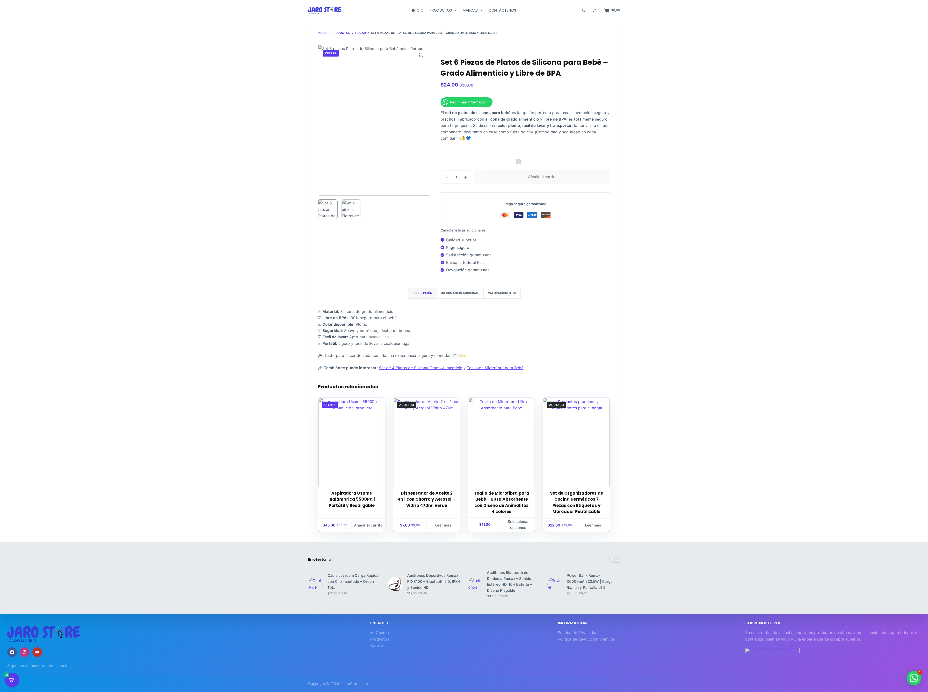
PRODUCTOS (440, 10)
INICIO (417, 10)
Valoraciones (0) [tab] (502, 293)
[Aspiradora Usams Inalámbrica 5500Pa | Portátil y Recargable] (351, 442)
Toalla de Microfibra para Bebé (495, 367)
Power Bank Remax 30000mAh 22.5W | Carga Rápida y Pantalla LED (590, 581)
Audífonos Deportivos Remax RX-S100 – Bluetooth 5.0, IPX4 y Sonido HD (433, 581)
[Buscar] (584, 10)
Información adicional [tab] (460, 293)
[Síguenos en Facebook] (12, 652)
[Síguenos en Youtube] (37, 652)
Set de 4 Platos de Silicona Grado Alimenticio (420, 367)
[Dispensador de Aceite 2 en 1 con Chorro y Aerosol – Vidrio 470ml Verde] (426, 442)
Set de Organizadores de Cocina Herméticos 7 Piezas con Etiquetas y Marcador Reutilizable (576, 502)
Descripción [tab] (422, 293)
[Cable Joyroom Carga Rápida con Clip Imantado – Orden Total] (315, 584)
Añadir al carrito (542, 176)
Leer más (443, 525)
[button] (914, 678)
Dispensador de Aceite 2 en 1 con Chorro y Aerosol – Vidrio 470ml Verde (426, 499)
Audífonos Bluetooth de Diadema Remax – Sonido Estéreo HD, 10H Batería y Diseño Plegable (509, 581)
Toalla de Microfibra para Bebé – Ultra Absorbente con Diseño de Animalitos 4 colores (501, 502)
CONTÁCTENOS (502, 10)
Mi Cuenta (379, 632)
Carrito (376, 645)
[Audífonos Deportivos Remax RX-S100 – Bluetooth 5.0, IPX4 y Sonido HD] (395, 584)
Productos (379, 639)
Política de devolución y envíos (586, 639)
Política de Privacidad (578, 632)
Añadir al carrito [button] (368, 525)
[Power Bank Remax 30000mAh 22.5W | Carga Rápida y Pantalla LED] (554, 584)
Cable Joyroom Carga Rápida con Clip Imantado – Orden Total (352, 581)
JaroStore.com (355, 683)
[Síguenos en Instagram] (24, 652)
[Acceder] (595, 10)
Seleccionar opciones (518, 524)
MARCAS (470, 10)
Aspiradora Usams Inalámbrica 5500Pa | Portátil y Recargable (351, 499)
